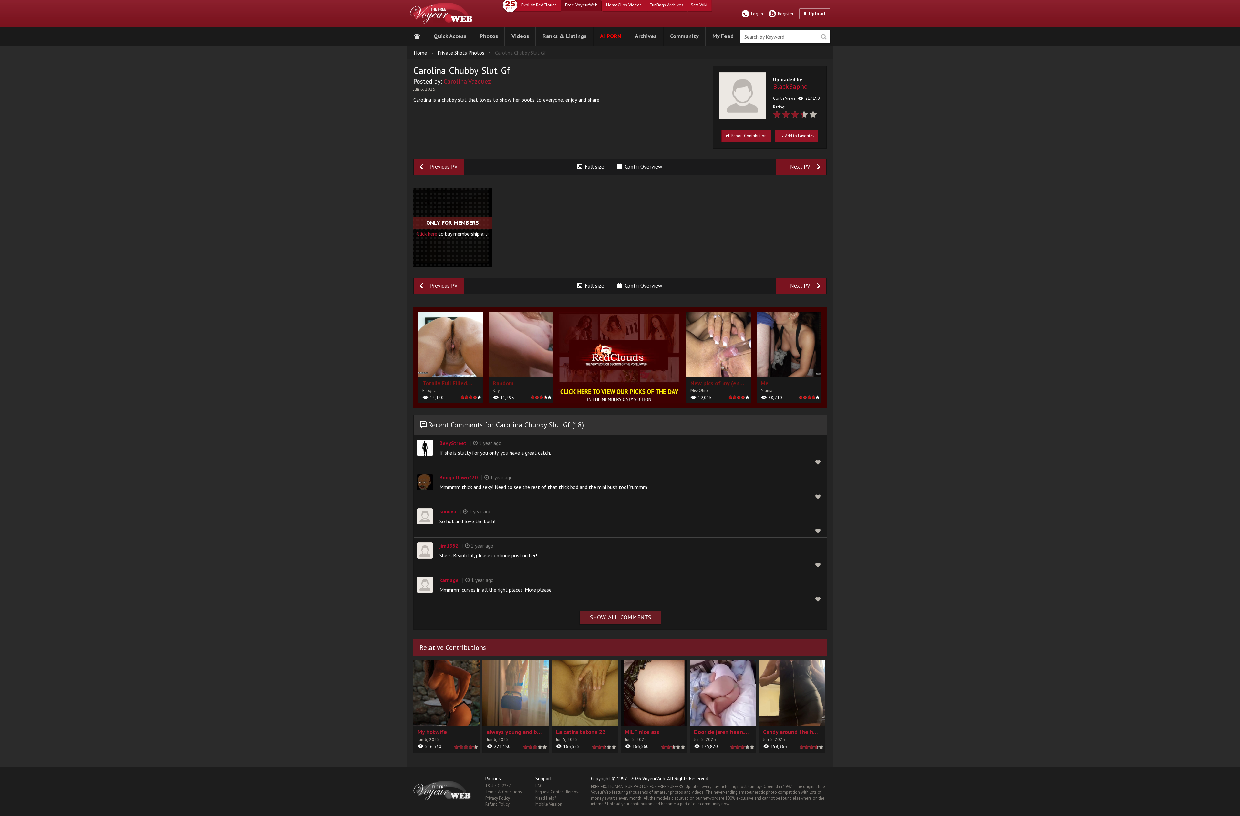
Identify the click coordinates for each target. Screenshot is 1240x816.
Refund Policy (497, 804)
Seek (823, 37)
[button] (450, 35)
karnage (449, 580)
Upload (817, 13)
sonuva (447, 511)
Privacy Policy (497, 798)
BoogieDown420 (458, 477)
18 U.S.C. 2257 (498, 786)
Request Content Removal (558, 792)
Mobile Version (548, 804)
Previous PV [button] (444, 166)
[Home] (417, 35)
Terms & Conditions (503, 792)
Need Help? (545, 798)
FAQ (539, 786)
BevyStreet (452, 443)
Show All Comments (620, 617)
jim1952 (448, 545)
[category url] (619, 357)
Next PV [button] (800, 166)
